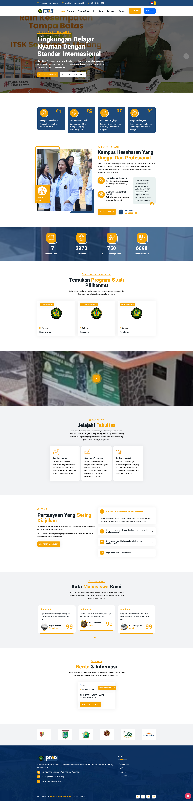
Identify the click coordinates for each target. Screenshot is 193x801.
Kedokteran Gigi (123, 458)
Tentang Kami (124, 764)
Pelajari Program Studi (72, 60)
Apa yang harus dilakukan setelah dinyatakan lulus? (128, 511)
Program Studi (83, 11)
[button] (153, 3)
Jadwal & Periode (125, 776)
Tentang (70, 11)
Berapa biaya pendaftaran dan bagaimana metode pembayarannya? (127, 531)
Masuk (151, 11)
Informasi (111, 11)
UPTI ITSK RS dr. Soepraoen (60, 796)
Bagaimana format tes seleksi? (119, 552)
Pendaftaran (98, 11)
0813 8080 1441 (131, 213)
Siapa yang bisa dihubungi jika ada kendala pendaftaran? (124, 542)
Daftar (136, 11)
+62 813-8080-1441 (97, 3)
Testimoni (122, 772)
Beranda (62, 11)
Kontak (121, 11)
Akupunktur (85, 332)
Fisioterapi (124, 332)
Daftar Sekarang (46, 60)
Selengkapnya (106, 212)
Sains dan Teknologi (93, 458)
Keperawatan (45, 332)
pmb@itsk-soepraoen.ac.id (74, 3)
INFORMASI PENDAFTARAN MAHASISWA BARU (92, 696)
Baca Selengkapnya (89, 704)
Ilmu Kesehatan (60, 458)
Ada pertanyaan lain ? (48, 544)
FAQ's (121, 768)
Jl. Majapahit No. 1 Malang (49, 3)
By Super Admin (88, 689)
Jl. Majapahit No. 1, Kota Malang (53, 777)
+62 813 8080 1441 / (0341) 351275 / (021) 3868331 (61, 772)
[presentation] (7, 56)
